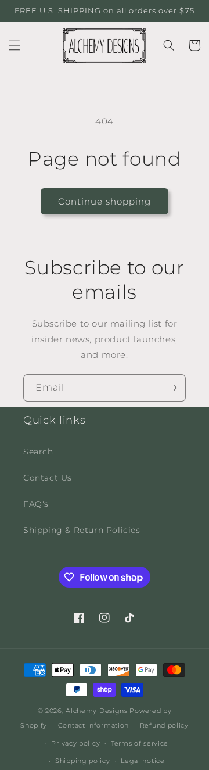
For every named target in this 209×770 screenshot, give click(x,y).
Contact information (93, 725)
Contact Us (47, 477)
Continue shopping (104, 201)
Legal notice (142, 761)
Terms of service (139, 743)
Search (38, 451)
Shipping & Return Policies (81, 530)
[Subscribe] (172, 388)
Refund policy (164, 725)
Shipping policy (82, 761)
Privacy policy (75, 743)
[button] (14, 45)
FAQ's (36, 504)
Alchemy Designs (97, 711)
